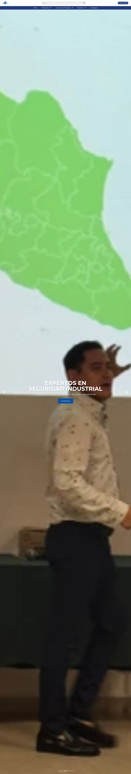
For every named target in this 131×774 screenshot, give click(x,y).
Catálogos (93, 8)
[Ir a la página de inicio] (5, 3)
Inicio (35, 8)
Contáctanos (65, 401)
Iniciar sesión (123, 3)
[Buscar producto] (84, 3)
